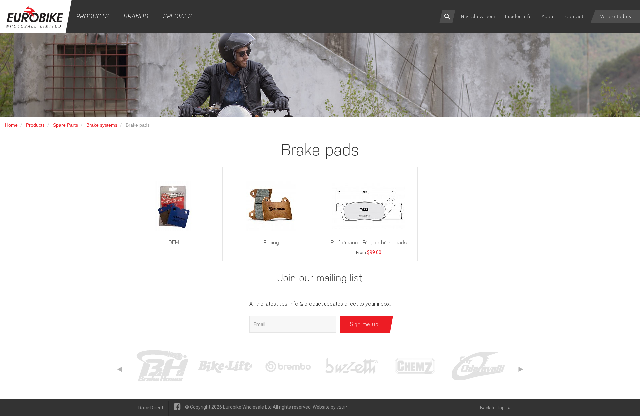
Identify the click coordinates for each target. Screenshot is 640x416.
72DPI (342, 407)
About (548, 16)
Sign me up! (365, 324)
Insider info (518, 16)
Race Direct (150, 407)
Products (92, 16)
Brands (136, 16)
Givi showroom (478, 16)
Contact (574, 16)
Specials (177, 16)
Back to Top (493, 407)
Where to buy (616, 16)
